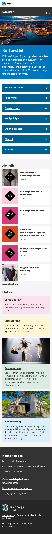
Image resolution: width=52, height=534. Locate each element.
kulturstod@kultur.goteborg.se (17, 461)
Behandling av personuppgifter (17, 488)
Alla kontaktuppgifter (12, 471)
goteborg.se (8, 515)
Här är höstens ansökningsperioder (30, 174)
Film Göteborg (13, 421)
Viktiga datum (13, 299)
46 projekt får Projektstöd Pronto (33, 250)
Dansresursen (13, 368)
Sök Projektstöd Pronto (32, 210)
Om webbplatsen (10, 482)
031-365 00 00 (8, 526)
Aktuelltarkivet (10, 284)
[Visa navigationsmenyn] (47, 11)
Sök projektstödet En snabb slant (31, 193)
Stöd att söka (12, 320)
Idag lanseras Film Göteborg (29, 269)
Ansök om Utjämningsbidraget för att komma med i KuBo (32, 232)
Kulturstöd (8, 11)
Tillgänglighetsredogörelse (15, 493)
